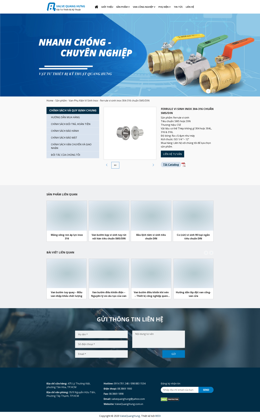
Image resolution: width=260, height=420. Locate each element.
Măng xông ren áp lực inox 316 (67, 236)
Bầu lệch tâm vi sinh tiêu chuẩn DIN (151, 236)
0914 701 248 (121, 383)
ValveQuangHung (130, 416)
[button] (208, 91)
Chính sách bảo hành (65, 131)
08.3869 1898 (116, 393)
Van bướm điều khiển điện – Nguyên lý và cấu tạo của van (108, 294)
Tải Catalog (171, 164)
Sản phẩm (61, 100)
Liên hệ (190, 6)
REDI (158, 416)
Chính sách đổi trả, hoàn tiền (70, 124)
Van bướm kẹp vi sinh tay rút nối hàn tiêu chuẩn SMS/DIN (109, 236)
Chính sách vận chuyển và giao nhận (71, 146)
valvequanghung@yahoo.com (128, 399)
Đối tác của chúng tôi (65, 154)
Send (206, 390)
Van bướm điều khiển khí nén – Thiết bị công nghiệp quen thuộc (151, 294)
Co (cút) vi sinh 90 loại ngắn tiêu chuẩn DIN (193, 236)
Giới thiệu (107, 6)
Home (49, 100)
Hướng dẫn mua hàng (65, 117)
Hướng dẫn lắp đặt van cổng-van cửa (193, 294)
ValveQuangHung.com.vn (129, 404)
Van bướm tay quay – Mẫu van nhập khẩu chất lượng (66, 294)
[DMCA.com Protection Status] (170, 399)
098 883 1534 (138, 383)
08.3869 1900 (124, 388)
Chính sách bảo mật (64, 137)
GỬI (174, 354)
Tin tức (178, 6)
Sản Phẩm (122, 6)
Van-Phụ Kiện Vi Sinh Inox (83, 100)
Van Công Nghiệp (143, 6)
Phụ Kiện (163, 6)
